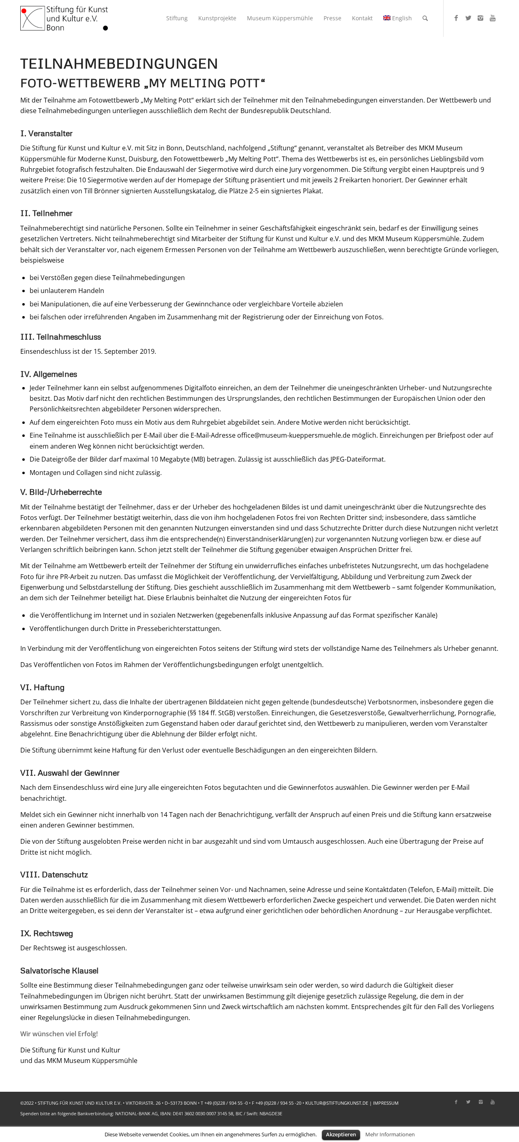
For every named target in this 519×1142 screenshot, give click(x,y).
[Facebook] (456, 18)
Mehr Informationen (390, 1134)
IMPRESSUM (386, 1103)
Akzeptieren (341, 1134)
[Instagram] (480, 18)
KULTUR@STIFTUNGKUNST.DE (336, 1103)
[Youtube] (493, 18)
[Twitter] (468, 18)
